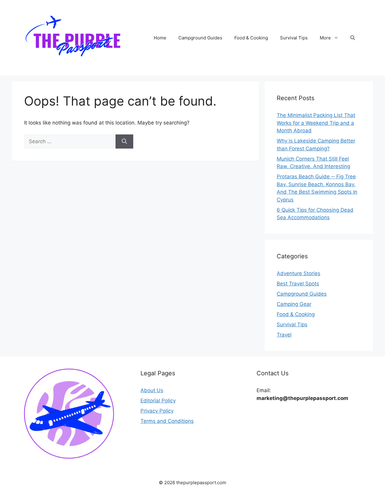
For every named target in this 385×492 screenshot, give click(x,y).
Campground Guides (200, 38)
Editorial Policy (158, 401)
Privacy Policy (157, 411)
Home (160, 38)
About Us (151, 390)
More (325, 38)
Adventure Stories (298, 273)
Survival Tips (294, 38)
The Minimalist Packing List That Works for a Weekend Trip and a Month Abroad (316, 123)
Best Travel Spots (298, 284)
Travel (284, 335)
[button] (352, 38)
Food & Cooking (251, 38)
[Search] (124, 141)
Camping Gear (294, 304)
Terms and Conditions (167, 421)
